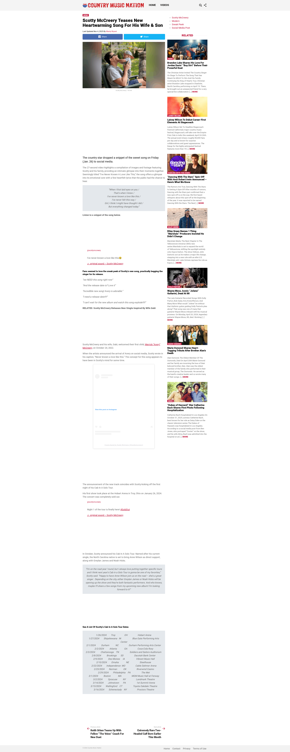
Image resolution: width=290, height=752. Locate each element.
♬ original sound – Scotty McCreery (105, 263)
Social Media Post (181, 27)
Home (152, 5)
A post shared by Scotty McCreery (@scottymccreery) (124, 445)
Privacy (186, 748)
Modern (176, 21)
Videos (164, 5)
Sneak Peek (178, 24)
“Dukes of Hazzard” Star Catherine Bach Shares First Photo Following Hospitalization (185, 408)
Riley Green (173, 227)
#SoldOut (125, 509)
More (195, 92)
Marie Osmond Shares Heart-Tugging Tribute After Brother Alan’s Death (186, 351)
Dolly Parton (174, 287)
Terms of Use (199, 748)
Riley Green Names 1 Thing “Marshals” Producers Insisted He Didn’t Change (185, 234)
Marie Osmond (174, 344)
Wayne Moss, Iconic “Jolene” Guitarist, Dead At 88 (183, 292)
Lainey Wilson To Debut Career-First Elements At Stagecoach (186, 121)
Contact (176, 748)
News (85, 15)
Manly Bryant (111, 31)
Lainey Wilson (174, 116)
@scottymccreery (94, 250)
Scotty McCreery (180, 17)
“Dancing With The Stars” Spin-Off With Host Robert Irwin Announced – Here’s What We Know (187, 179)
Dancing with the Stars (179, 173)
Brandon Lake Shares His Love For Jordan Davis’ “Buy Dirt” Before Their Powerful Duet (187, 65)
